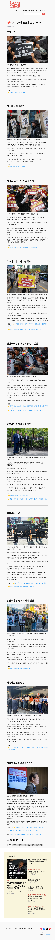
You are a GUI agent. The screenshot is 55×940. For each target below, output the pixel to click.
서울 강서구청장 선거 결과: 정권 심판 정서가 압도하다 (24, 831)
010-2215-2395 (47, 934)
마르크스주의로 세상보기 (19, 845)
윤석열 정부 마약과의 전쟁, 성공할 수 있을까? (22, 586)
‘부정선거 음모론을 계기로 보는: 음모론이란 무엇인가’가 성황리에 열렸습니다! (36, 909)
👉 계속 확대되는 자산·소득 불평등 (17, 167)
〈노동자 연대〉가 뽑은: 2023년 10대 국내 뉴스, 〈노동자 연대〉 (25, 834)
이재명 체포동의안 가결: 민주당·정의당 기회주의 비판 (29, 827)
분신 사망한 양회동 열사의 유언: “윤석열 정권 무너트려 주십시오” (27, 410)
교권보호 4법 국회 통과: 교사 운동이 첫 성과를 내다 (23, 247)
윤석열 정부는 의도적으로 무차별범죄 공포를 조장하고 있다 (30, 583)
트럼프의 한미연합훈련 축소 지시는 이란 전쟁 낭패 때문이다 (16, 886)
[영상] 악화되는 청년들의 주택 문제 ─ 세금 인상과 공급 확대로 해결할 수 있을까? (38, 861)
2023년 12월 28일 (10, 26)
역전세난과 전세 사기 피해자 (17, 92)
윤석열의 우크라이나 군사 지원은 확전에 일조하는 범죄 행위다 (26, 329)
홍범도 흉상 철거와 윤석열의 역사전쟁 (20, 668)
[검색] (43, 14)
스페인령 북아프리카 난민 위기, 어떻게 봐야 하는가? (36, 880)
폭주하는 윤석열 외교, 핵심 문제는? (19, 495)
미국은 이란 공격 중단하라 (35, 896)
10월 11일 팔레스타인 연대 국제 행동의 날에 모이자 (36, 872)
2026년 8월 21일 (10, 893)
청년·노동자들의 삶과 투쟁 (35, 845)
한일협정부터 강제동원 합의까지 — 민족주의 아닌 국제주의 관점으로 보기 (29, 499)
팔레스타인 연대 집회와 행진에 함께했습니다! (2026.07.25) (36, 888)
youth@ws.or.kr (47, 932)
